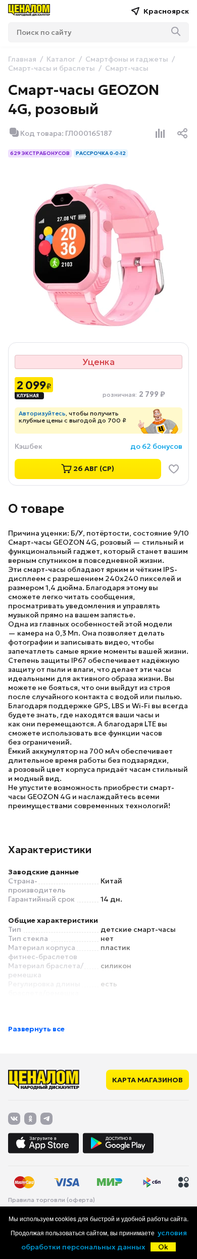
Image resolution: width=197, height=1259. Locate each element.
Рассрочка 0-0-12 (101, 153)
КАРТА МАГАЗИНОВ (147, 1079)
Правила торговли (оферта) (51, 1199)
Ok (163, 1246)
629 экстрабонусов (40, 153)
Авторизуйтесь (42, 413)
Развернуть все (36, 1028)
